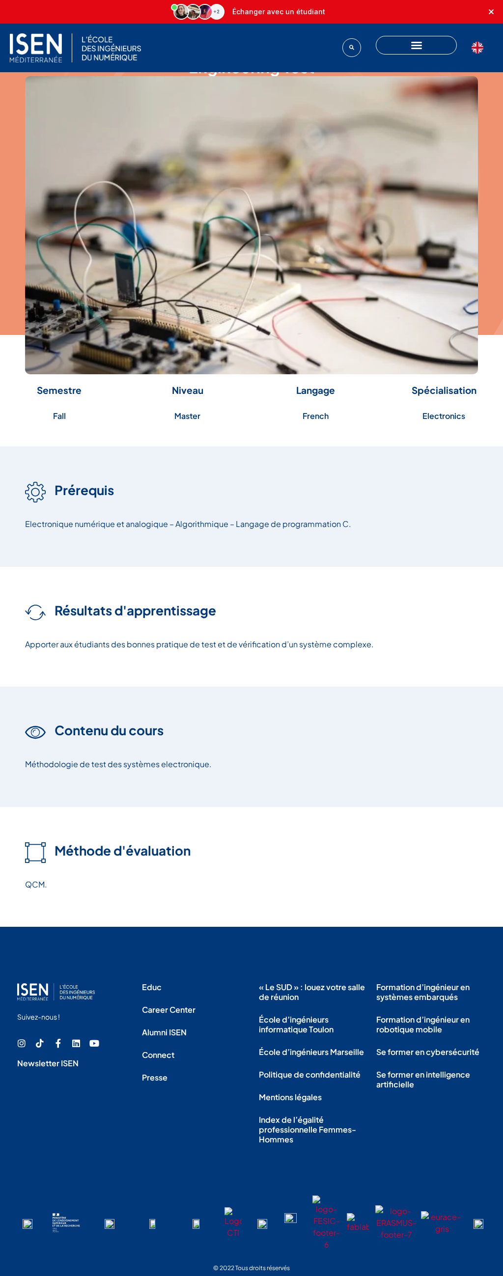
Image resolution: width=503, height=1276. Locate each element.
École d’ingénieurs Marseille (311, 1052)
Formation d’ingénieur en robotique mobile (423, 1024)
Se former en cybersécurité (427, 1052)
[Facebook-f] (58, 1043)
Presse (155, 1077)
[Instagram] (21, 1043)
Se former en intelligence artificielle (423, 1079)
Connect (158, 1055)
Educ (152, 987)
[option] (480, 48)
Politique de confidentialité (310, 1074)
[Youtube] (94, 1043)
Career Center (169, 1009)
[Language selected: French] (480, 48)
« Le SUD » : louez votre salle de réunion (312, 992)
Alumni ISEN (164, 1032)
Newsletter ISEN (48, 1063)
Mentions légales (290, 1097)
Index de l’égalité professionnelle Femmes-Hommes (307, 1129)
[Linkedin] (76, 1043)
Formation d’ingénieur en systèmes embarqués (423, 992)
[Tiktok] (39, 1043)
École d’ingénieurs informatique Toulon (296, 1024)
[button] (351, 47)
